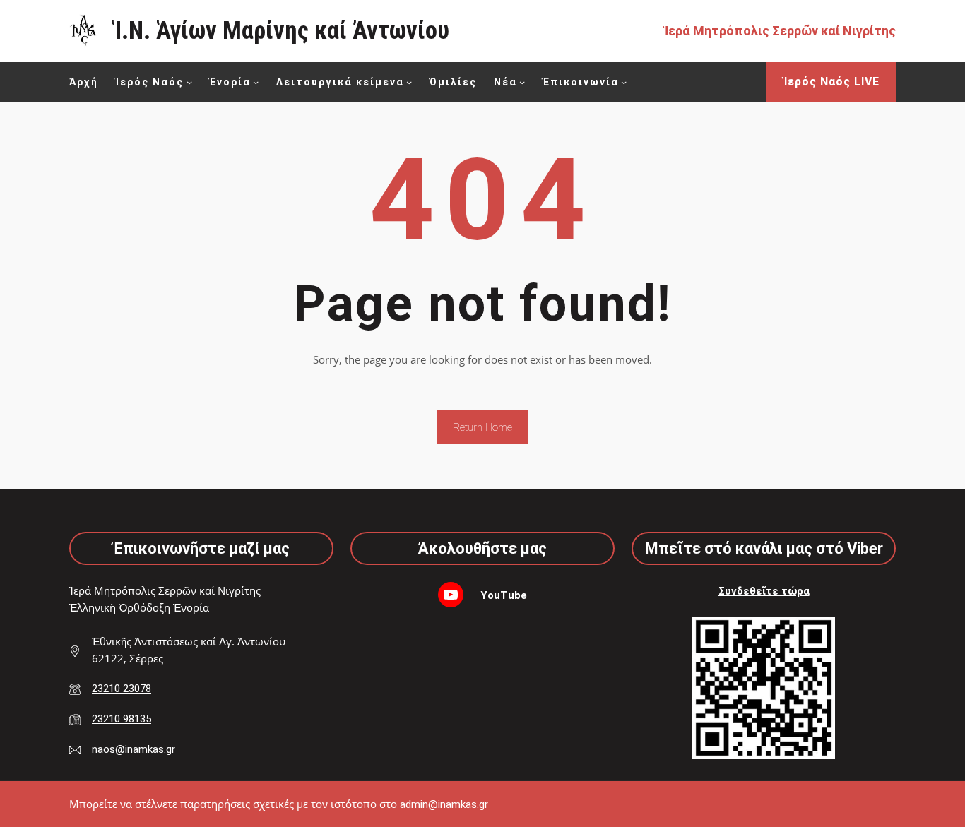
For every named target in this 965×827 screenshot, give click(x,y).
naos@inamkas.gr (133, 749)
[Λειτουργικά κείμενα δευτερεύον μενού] (409, 82)
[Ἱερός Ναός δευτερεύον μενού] (189, 82)
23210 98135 (121, 719)
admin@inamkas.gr (444, 804)
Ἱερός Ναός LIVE (831, 81)
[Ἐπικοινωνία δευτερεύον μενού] (624, 82)
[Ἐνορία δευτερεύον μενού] (256, 82)
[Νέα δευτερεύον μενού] (522, 82)
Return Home (482, 427)
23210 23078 (121, 688)
